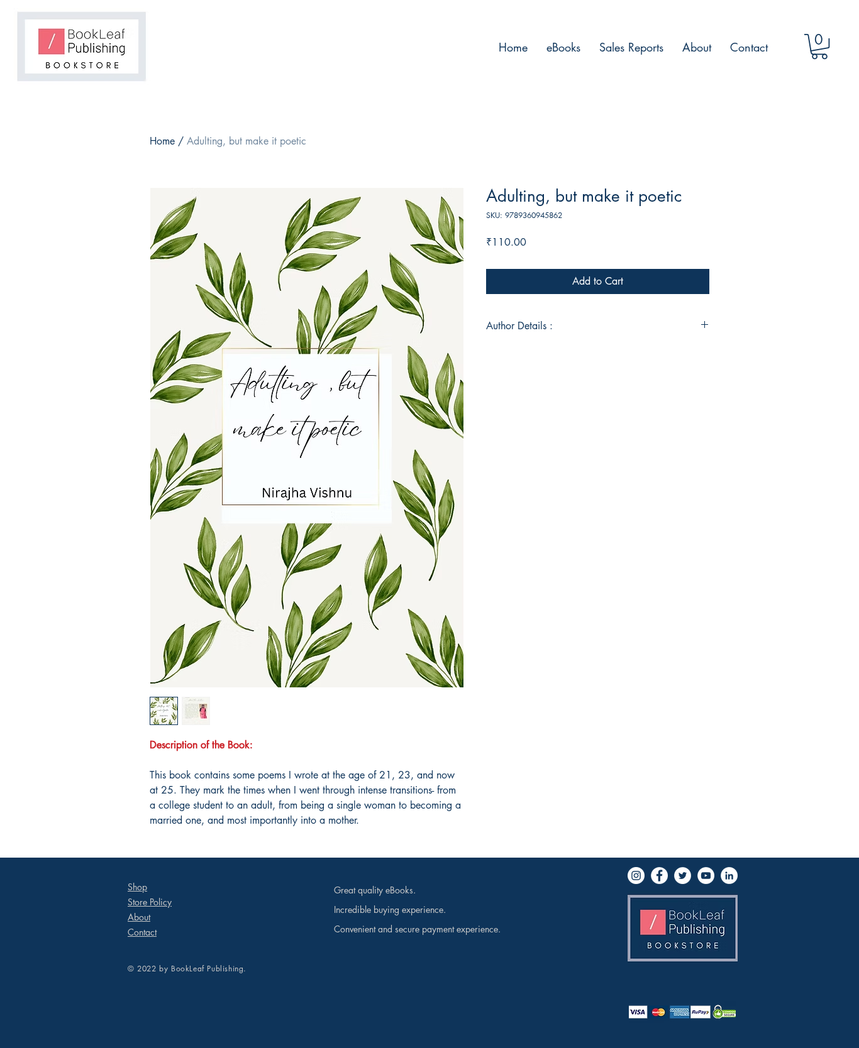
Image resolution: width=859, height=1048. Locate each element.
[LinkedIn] (729, 875)
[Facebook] (659, 875)
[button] (819, 46)
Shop (137, 887)
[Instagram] (636, 875)
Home (162, 141)
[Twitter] (682, 875)
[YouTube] (705, 875)
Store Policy (150, 902)
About (139, 917)
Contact (142, 932)
